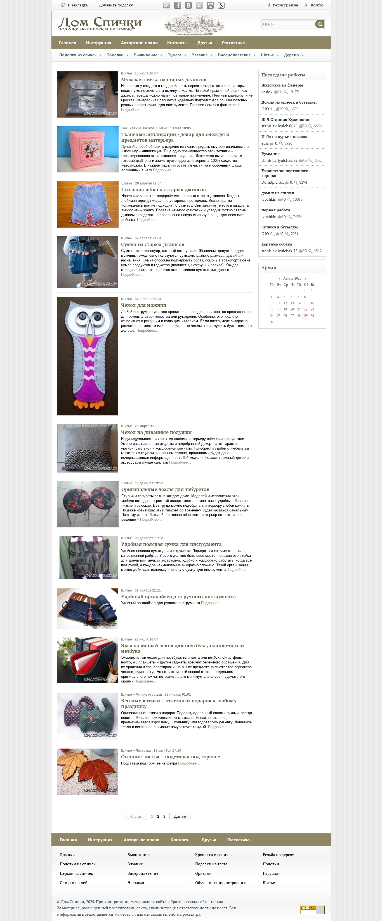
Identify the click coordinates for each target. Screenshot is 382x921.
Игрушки (271, 873)
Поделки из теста (211, 863)
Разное (149, 128)
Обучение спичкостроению (220, 882)
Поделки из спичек (77, 55)
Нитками (136, 882)
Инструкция (99, 43)
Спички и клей (74, 882)
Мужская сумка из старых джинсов (163, 79)
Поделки (115, 55)
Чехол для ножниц (143, 305)
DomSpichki (272, 182)
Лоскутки (143, 750)
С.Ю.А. (267, 108)
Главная (68, 43)
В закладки (78, 5)
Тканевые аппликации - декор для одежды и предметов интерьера (175, 137)
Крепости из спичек (214, 854)
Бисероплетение (234, 55)
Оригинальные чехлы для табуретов (165, 489)
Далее (180, 816)
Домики (67, 854)
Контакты (177, 43)
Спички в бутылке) (279, 227)
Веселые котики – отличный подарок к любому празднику (178, 703)
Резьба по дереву (278, 854)
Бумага (174, 55)
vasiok (266, 91)
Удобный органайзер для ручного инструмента (178, 596)
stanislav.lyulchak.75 (279, 125)
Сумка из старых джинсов (152, 244)
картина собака (276, 244)
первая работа (275, 209)
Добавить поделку (116, 5)
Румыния (270, 153)
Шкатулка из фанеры (282, 85)
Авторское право (139, 43)
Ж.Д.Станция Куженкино (285, 119)
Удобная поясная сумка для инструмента (171, 544)
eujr (264, 143)
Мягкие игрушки (149, 694)
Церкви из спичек (76, 873)
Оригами (203, 873)
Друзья (205, 43)
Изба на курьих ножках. (284, 136)
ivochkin (268, 199)
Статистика (233, 43)
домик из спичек (277, 192)
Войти (317, 5)
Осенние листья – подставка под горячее (170, 756)
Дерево (291, 55)
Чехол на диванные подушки (156, 432)
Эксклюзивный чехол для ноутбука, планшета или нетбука (182, 648)
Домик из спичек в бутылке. (289, 102)
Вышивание (145, 55)
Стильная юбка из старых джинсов (163, 189)
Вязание (200, 55)
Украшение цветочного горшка (284, 173)
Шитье (267, 55)
